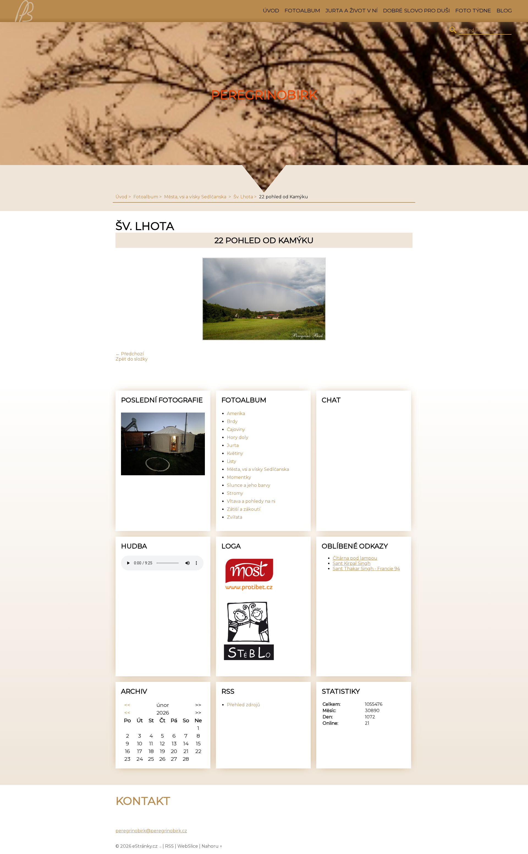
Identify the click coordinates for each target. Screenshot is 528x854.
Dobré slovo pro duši (416, 10)
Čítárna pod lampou (355, 558)
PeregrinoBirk (264, 94)
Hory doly (237, 437)
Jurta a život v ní (352, 10)
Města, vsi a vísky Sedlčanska (195, 196)
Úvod (271, 10)
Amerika (236, 413)
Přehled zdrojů (243, 704)
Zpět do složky (132, 359)
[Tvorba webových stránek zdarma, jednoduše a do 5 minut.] (161, 846)
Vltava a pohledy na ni (251, 501)
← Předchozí (130, 353)
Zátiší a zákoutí (243, 509)
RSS (169, 846)
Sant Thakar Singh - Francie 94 (366, 568)
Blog (504, 10)
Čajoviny (236, 429)
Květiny (235, 453)
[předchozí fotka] (124, 299)
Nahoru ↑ (212, 846)
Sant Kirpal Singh (351, 563)
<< (127, 705)
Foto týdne (473, 10)
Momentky (239, 477)
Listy (231, 461)
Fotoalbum (302, 10)
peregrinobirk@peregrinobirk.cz (151, 830)
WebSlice (187, 846)
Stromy (235, 493)
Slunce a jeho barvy (248, 485)
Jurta (233, 445)
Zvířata (234, 517)
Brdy (232, 421)
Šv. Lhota (243, 196)
